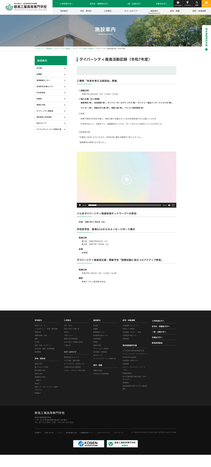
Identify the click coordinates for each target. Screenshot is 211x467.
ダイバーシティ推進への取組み (83, 48)
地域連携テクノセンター (131, 325)
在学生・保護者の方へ (99, 4)
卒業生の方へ (161, 4)
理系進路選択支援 (130, 345)
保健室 (39, 99)
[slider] (124, 205)
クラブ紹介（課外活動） (72, 360)
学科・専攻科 (86, 11)
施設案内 (154, 11)
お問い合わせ (206, 5)
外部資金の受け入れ (129, 335)
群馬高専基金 (157, 343)
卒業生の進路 (97, 370)
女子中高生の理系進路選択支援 (133, 350)
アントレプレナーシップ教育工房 (49, 129)
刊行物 (37, 342)
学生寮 (39, 68)
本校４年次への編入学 (71, 328)
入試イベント (68, 335)
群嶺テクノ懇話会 (129, 328)
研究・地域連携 (199, 11)
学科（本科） (68, 325)
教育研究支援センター (45, 86)
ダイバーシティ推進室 (62, 48)
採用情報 (38, 352)
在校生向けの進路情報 (101, 373)
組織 (36, 338)
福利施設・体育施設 (44, 117)
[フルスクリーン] (173, 205)
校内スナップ (41, 123)
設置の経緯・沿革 (41, 335)
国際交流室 (41, 105)
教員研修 (126, 382)
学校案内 (64, 11)
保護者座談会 (127, 373)
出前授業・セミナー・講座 (132, 332)
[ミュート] (169, 205)
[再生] (80, 205)
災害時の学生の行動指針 (72, 367)
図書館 (39, 74)
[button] (127, 179)
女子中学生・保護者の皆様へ (74, 342)
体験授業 (126, 363)
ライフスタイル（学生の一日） (74, 363)
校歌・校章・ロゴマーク (43, 345)
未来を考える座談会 (129, 357)
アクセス (187, 5)
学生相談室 (41, 92)
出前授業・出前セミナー (131, 360)
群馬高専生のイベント (71, 357)
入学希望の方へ (66, 4)
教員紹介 (38, 393)
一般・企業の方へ (134, 4)
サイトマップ (118, 432)
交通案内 (38, 432)
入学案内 (108, 11)
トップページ (39, 48)
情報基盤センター (43, 80)
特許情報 (126, 338)
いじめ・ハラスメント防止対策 (74, 370)
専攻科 (66, 332)
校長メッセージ (40, 325)
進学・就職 (175, 11)
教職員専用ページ (87, 432)
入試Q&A (67, 345)
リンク (60, 432)
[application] (126, 180)
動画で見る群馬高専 (71, 338)
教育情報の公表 (71, 432)
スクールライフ (131, 11)
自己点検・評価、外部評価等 (45, 348)
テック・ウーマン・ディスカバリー (135, 354)
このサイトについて (104, 432)
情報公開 (38, 332)
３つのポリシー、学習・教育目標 (46, 328)
